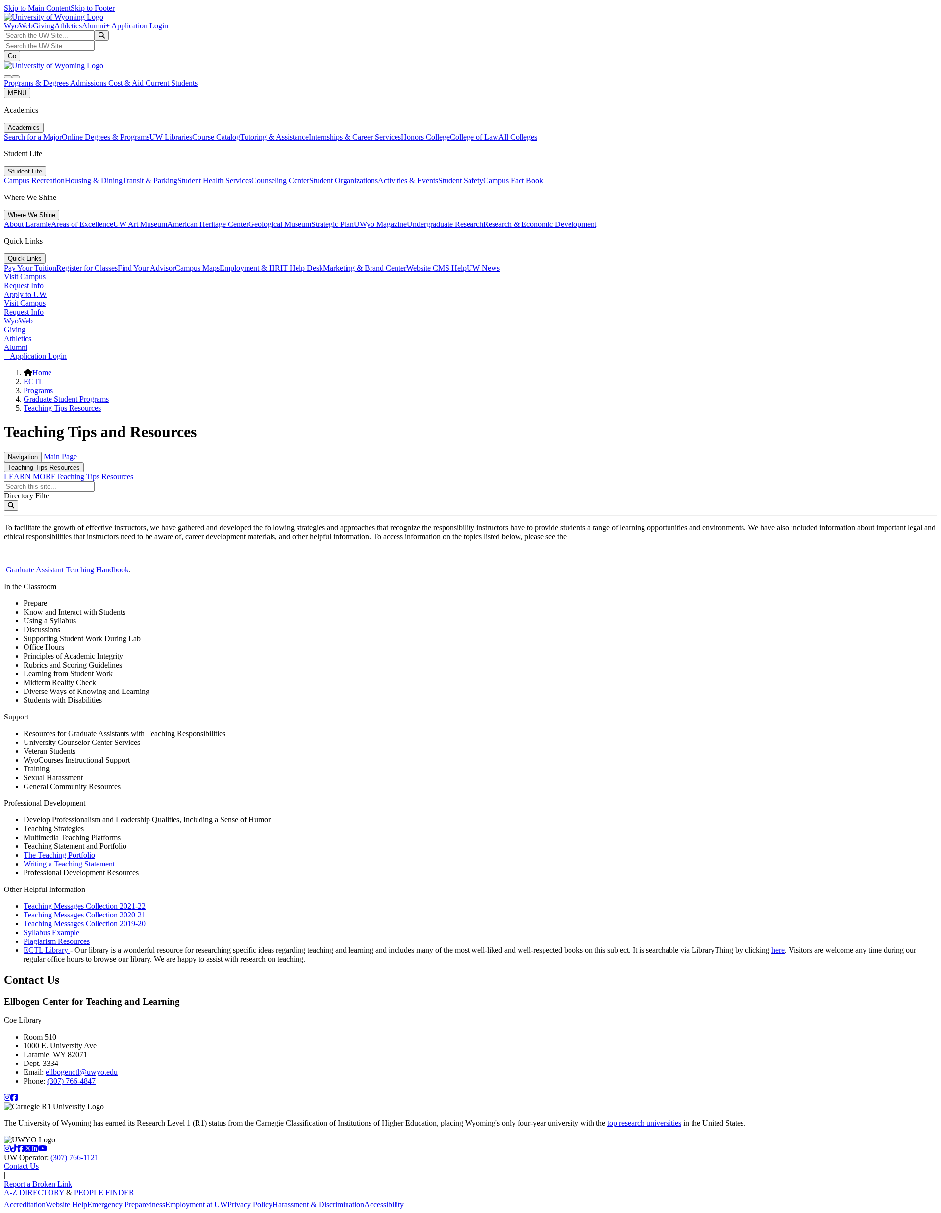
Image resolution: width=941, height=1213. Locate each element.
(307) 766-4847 (71, 1081)
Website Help (66, 1204)
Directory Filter (27, 496)
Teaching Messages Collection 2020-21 (85, 915)
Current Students (172, 83)
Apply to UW (25, 294)
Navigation (23, 457)
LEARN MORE (30, 476)
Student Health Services (214, 180)
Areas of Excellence (82, 224)
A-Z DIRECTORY (35, 1192)
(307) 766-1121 (74, 1157)
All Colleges (517, 137)
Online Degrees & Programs (105, 137)
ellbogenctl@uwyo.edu (82, 1072)
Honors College (425, 137)
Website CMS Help (436, 268)
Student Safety (460, 180)
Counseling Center (280, 180)
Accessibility (384, 1204)
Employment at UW (196, 1204)
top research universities (644, 1123)
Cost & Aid (127, 83)
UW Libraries (170, 137)
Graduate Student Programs (66, 399)
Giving (43, 26)
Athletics (68, 26)
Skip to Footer (93, 8)
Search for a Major (33, 137)
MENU (17, 93)
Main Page (59, 456)
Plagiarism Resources (57, 941)
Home (41, 373)
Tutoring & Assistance (274, 137)
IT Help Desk (301, 268)
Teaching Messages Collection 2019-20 (85, 923)
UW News (483, 268)
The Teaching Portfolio (59, 855)
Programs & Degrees (37, 83)
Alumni (93, 26)
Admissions (89, 83)
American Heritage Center (207, 224)
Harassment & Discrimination (318, 1204)
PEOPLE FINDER (104, 1192)
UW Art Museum (140, 224)
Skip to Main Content (37, 8)
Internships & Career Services (355, 137)
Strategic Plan (332, 224)
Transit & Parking (150, 180)
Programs (38, 390)
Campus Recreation (34, 180)
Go (12, 56)
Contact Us (21, 1166)
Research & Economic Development (539, 224)
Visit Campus (25, 276)
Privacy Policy (249, 1204)
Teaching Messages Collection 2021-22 (85, 906)
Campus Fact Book (513, 180)
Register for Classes (87, 268)
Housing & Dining (94, 180)
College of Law (474, 137)
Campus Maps (197, 268)
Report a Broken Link (38, 1184)
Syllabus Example (51, 932)
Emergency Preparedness (126, 1204)
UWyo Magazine (380, 224)
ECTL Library (47, 950)
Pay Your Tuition (30, 268)
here (778, 950)
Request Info (24, 285)
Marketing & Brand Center (364, 268)
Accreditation (25, 1204)
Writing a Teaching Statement (69, 864)
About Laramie (27, 224)
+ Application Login (136, 26)
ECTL (34, 381)
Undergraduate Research (445, 224)
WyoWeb (18, 26)
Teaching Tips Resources (62, 408)
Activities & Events (408, 180)
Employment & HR (250, 268)
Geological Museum (279, 224)
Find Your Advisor (146, 268)
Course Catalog (216, 137)
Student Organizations (343, 180)
